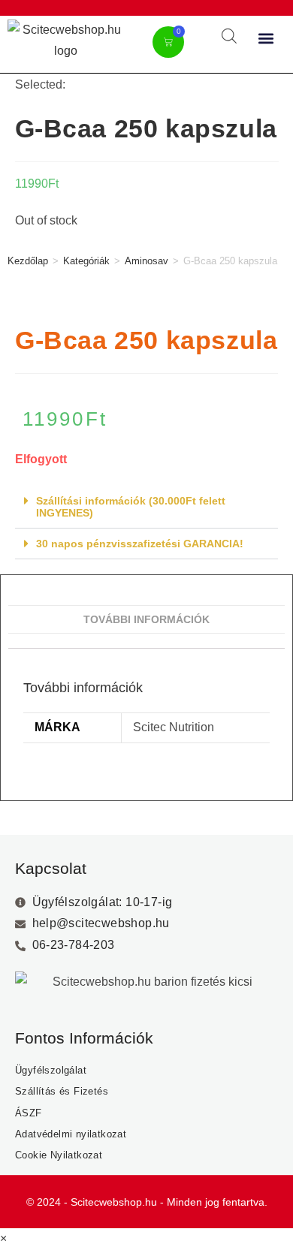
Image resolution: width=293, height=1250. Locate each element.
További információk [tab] (146, 619)
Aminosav (146, 261)
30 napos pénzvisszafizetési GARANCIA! (139, 544)
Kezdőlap (28, 261)
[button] (266, 38)
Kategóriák (86, 261)
